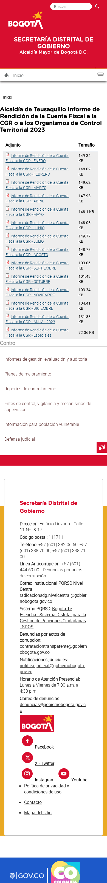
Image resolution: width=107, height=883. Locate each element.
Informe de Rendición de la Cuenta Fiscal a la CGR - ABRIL (37, 198)
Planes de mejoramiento (27, 374)
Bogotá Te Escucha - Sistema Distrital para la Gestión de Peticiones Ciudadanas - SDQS (53, 618)
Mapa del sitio (38, 813)
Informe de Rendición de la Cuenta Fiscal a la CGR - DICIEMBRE (37, 305)
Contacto (33, 802)
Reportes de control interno (30, 389)
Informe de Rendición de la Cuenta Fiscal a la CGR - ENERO (37, 158)
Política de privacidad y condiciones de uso (46, 789)
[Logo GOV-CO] (27, 876)
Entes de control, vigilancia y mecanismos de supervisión (47, 406)
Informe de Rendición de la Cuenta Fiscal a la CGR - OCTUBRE (37, 279)
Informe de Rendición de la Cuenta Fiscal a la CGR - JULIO (37, 238)
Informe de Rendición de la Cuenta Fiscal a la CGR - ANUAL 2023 (37, 319)
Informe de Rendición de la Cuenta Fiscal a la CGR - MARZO (37, 185)
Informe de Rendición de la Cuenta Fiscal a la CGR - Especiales (37, 332)
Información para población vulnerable (41, 424)
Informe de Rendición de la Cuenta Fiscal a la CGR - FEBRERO (37, 171)
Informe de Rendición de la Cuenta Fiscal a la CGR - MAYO (37, 212)
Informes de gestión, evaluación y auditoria (45, 359)
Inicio (18, 75)
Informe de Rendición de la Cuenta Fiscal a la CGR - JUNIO (37, 225)
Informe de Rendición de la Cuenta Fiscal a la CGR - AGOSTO (37, 252)
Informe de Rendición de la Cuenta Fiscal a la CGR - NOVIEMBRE (37, 292)
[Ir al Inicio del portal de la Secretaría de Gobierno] (37, 730)
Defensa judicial (19, 439)
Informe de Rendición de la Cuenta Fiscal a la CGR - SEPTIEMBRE (37, 265)
